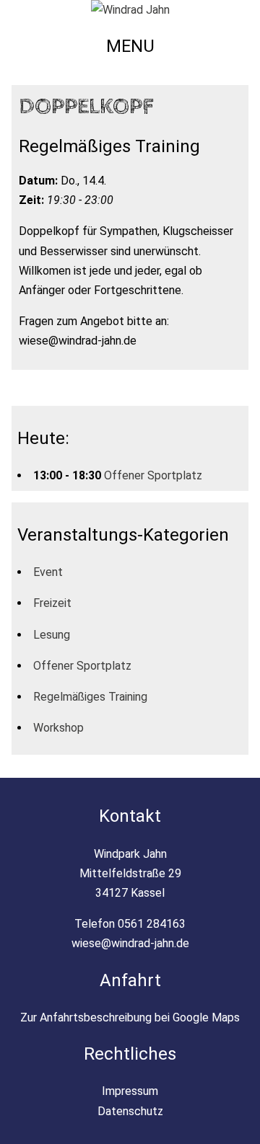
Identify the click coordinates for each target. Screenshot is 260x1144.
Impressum (130, 1091)
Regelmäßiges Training (90, 697)
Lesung (51, 635)
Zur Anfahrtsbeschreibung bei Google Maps (130, 1017)
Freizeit (52, 603)
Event (48, 572)
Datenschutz (130, 1111)
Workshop (58, 728)
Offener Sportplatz (153, 475)
